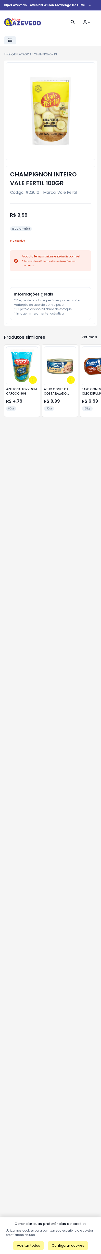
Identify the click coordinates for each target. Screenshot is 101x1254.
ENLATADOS (22, 54)
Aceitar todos (28, 1245)
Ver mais (89, 337)
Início (8, 54)
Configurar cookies (68, 1245)
